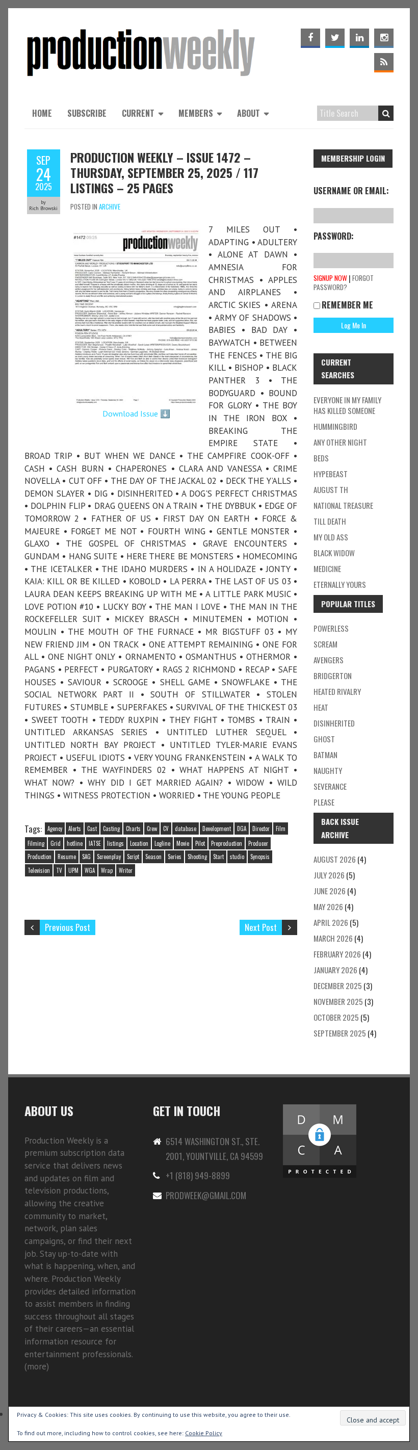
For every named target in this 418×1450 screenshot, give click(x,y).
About (248, 113)
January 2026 (335, 969)
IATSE (95, 843)
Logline (162, 843)
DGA (241, 828)
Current (138, 113)
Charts (133, 828)
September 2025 (340, 1033)
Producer (258, 843)
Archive (109, 206)
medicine (327, 568)
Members (195, 113)
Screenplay (109, 856)
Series (174, 856)
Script (133, 856)
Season (153, 856)
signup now (330, 278)
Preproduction (226, 843)
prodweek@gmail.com (206, 1195)
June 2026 (330, 890)
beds (321, 457)
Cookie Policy (203, 1433)
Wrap (107, 870)
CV (166, 828)
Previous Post (67, 927)
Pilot (200, 843)
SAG (86, 856)
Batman (325, 754)
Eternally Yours (340, 584)
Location (139, 843)
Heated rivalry (337, 691)
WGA (90, 870)
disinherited (334, 723)
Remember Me (347, 305)
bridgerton (333, 675)
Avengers (329, 659)
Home (42, 113)
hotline (75, 843)
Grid (55, 843)
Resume (67, 856)
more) (38, 1366)
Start (218, 856)
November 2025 (338, 1001)
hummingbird (335, 426)
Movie (182, 843)
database (185, 828)
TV (59, 870)
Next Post (261, 927)
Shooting (197, 856)
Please (324, 802)
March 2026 (333, 938)
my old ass (331, 536)
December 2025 (338, 985)
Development (216, 828)
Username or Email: (351, 191)
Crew (152, 828)
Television (39, 870)
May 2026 (328, 906)
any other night (340, 442)
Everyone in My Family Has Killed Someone (347, 405)
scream (325, 644)
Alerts (74, 828)
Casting (111, 828)
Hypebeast (331, 473)
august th (331, 489)
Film (280, 828)
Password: (334, 236)
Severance (330, 786)
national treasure (343, 505)
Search (386, 113)
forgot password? (344, 282)
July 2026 (329, 875)
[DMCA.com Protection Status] (319, 1108)
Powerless (331, 628)
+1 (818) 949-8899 (198, 1175)
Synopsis (260, 856)
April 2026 (331, 922)
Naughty (328, 770)
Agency (54, 828)
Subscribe (87, 113)
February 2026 (337, 954)
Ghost (324, 738)
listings (115, 843)
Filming (36, 843)
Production (39, 856)
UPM (73, 870)
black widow (334, 552)
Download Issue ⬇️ (136, 413)
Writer (126, 870)
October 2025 (336, 1017)
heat (321, 707)
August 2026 (335, 859)
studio (237, 856)
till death (330, 521)
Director (261, 828)
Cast (92, 828)
